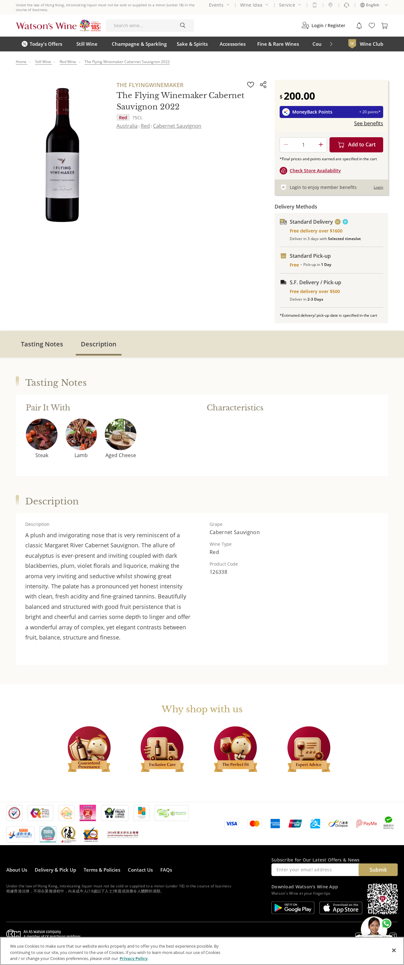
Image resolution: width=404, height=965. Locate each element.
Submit (378, 869)
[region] (202, 951)
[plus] (320, 145)
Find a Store (330, 5)
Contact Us (140, 870)
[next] (331, 44)
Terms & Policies (102, 870)
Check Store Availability (315, 171)
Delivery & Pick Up (55, 870)
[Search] (183, 25)
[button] (323, 25)
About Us (16, 870)
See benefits (368, 123)
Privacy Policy (133, 958)
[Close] (394, 950)
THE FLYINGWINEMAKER (150, 85)
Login (378, 187)
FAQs (166, 870)
